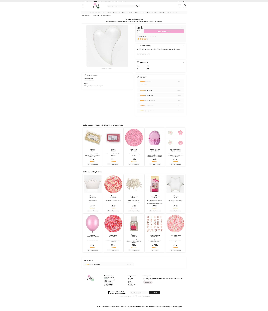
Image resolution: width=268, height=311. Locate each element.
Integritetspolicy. (146, 296)
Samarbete (130, 282)
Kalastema (98, 12)
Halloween (175, 12)
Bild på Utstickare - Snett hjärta (106, 68)
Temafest (92, 12)
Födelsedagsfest (161, 12)
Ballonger (137, 12)
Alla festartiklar (130, 12)
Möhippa (148, 12)
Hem (83, 15)
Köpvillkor (130, 278)
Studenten (169, 12)
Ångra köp (130, 285)
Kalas (103, 12)
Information (178, 1)
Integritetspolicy (132, 284)
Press (129, 281)
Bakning (142, 12)
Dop (119, 12)
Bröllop (123, 12)
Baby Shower (108, 12)
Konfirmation (154, 12)
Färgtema (115, 12)
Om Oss (130, 279)
